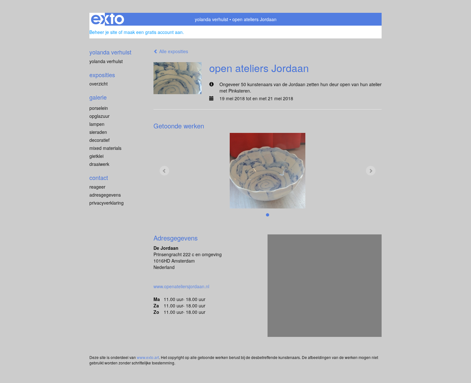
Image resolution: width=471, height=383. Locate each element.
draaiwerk (99, 164)
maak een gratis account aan (153, 32)
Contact (98, 178)
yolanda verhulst (211, 19)
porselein (98, 108)
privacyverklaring (106, 203)
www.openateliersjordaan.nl (181, 286)
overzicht (98, 83)
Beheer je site (103, 32)
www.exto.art (148, 357)
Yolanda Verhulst (106, 61)
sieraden (98, 132)
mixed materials (105, 148)
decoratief (99, 140)
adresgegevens (105, 195)
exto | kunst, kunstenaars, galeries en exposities (107, 19)
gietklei (96, 156)
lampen (96, 124)
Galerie (98, 97)
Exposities (102, 75)
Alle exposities (173, 51)
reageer (97, 186)
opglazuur (99, 116)
